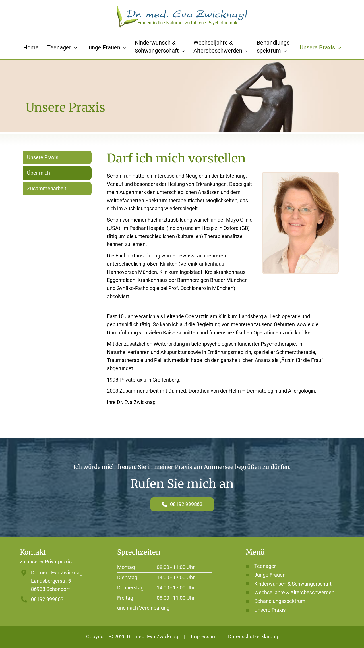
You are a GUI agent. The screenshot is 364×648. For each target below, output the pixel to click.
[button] (74, 47)
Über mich (38, 173)
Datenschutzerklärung (253, 636)
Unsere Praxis (42, 157)
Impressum (204, 636)
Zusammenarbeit (46, 188)
